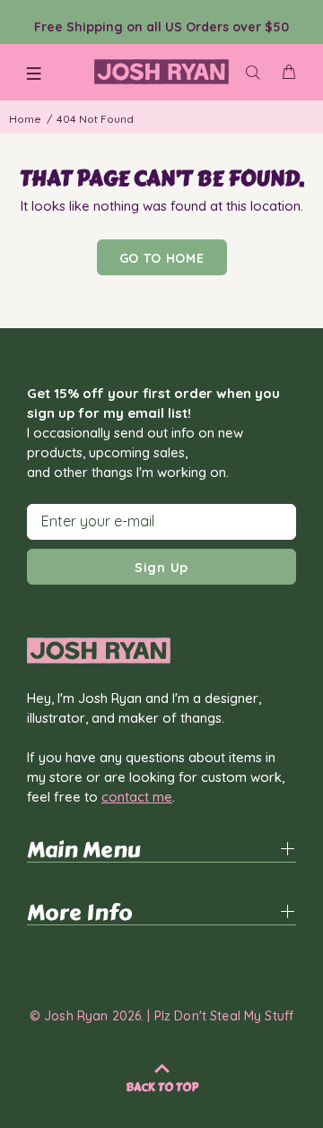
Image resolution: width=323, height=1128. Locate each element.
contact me (136, 796)
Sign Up (161, 568)
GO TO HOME (162, 258)
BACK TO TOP (162, 1088)
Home (25, 119)
